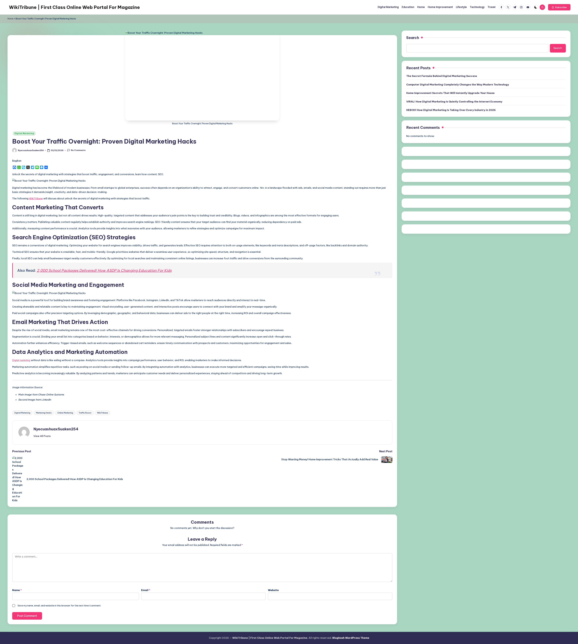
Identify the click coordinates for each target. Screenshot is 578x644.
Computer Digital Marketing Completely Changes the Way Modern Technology (457, 84)
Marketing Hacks (44, 413)
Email (145, 590)
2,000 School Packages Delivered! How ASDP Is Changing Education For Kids (104, 270)
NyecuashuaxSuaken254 (55, 429)
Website (273, 590)
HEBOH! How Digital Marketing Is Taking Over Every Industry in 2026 (451, 110)
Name (17, 590)
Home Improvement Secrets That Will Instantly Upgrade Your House (450, 93)
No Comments (78, 150)
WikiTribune (102, 413)
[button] (559, 7)
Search (412, 37)
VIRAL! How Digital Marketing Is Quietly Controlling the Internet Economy (454, 101)
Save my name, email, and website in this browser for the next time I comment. (59, 605)
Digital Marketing (24, 133)
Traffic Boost (85, 413)
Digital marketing (21, 360)
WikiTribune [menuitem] (36, 198)
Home (10, 18)
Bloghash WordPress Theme (350, 637)
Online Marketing (65, 413)
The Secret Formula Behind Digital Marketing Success (441, 76)
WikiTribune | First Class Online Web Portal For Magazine (74, 7)
